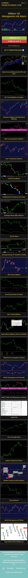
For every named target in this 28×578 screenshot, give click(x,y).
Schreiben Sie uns (21, 568)
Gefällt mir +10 (14, 38)
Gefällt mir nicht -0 (14, 41)
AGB (3, 568)
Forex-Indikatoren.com (11, 4)
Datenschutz (10, 568)
